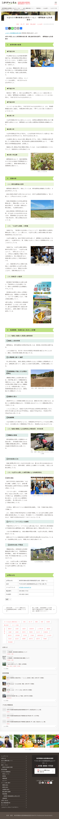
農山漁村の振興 (6, 791)
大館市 (24, 628)
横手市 (31, 638)
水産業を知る (5, 789)
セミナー (4, 780)
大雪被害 (9, 654)
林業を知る (5, 787)
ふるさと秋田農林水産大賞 (13, 33)
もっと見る (6, 668)
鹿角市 (10, 628)
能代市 (10, 635)
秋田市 (24, 632)
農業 (27, 24)
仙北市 (17, 638)
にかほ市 (39, 24)
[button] (7, 742)
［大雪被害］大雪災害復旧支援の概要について (18, 658)
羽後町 (45, 638)
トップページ (4, 756)
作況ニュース (5, 774)
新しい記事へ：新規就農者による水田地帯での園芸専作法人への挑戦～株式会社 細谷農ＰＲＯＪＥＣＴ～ (42, 609)
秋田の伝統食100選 (7, 767)
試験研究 (4, 798)
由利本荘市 (40, 635)
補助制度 (4, 778)
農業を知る (5, 785)
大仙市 (10, 638)
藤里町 (48, 628)
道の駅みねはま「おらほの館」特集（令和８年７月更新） (21, 683)
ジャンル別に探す (5, 782)
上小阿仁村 (40, 628)
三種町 (10, 632)
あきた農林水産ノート (7, 760)
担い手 (23, 24)
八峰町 (17, 632)
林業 (42, 621)
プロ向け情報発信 (5, 771)
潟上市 (38, 632)
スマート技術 (15, 625)
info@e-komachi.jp (25, 587)
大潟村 (32, 635)
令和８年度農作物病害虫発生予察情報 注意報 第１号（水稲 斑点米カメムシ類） (26, 721)
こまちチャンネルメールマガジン (9, 807)
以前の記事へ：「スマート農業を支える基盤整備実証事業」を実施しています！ (16, 609)
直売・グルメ (4, 765)
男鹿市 (31, 632)
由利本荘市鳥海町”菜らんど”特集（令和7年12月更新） (20, 695)
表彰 (17, 24)
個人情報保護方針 (5, 802)
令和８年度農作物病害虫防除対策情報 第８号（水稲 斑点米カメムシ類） (24, 709)
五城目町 (45, 632)
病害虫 (8, 711)
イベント (3, 762)
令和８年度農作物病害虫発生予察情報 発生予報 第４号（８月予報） (23, 715)
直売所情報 (4, 769)
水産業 (48, 621)
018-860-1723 (45, 766)
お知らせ (3, 758)
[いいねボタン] (7, 599)
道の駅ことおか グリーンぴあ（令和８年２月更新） (20, 689)
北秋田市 (31, 628)
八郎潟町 (17, 635)
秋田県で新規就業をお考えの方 (12, 796)
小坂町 (17, 628)
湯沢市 (38, 638)
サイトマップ (4, 805)
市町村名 (4, 631)
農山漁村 (33, 24)
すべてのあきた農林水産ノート (12, 621)
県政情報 (4, 794)
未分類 (18, 666)
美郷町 (24, 638)
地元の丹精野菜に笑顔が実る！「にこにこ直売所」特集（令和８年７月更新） (26, 677)
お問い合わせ (4, 800)
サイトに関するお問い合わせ (44, 771)
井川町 (25, 635)
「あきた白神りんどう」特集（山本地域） (17, 664)
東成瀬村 (10, 642)
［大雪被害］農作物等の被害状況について (17, 652)
